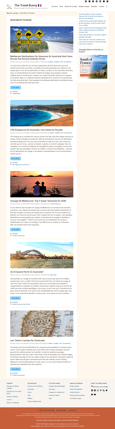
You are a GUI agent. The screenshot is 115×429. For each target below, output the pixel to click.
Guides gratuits (74, 386)
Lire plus (15, 87)
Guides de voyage (71, 6)
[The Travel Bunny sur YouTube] (100, 2)
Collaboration (16, 93)
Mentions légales (61, 410)
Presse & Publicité (12, 396)
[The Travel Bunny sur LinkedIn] (104, 2)
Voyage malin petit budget (57, 386)
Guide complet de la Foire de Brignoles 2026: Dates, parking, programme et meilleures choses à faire (93, 30)
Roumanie (31, 389)
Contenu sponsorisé (18, 235)
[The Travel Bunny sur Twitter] (86, 2)
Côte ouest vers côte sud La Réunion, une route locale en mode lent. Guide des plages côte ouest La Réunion (92, 42)
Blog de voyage (12, 13)
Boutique (94, 6)
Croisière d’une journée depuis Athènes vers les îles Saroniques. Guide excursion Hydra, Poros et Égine (92, 23)
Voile (50, 398)
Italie (29, 395)
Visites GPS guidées (76, 389)
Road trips (52, 389)
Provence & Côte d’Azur (35, 386)
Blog (61, 6)
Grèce (30, 392)
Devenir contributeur (13, 403)
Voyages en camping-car (56, 392)
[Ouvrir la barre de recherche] (106, 6)
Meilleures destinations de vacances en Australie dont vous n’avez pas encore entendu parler (41, 57)
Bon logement (16, 164)
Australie (15, 91)
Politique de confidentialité (47, 410)
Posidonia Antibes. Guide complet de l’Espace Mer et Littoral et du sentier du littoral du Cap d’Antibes (91, 16)
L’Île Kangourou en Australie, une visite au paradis (36, 130)
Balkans (30, 398)
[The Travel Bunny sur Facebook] (89, 2)
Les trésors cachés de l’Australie (27, 340)
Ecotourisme (25, 164)
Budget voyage (84, 6)
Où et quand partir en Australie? (26, 272)
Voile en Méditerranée (34, 401)
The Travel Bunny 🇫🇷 (28, 5)
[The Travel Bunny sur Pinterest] (97, 2)
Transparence (72, 410)
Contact (101, 6)
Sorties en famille (54, 395)
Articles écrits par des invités (21, 304)
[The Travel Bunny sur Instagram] (93, 2)
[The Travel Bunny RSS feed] (107, 2)
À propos (55, 6)
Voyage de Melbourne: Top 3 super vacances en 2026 (38, 201)
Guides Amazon (75, 392)
